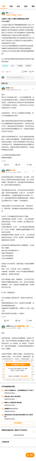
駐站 (18, 6)
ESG (12, 65)
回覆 (30, 164)
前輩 (11, 6)
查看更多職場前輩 (19, 435)
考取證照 (28, 65)
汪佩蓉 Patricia (10, 326)
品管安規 (5, 65)
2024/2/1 (11, 12)
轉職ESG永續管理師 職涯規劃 (13, 402)
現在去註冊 (24, 376)
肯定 (19, 164)
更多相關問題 (18, 423)
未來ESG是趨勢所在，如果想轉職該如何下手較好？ (19, 390)
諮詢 (25, 6)
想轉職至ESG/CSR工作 (11, 408)
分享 (32, 71)
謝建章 (8, 170)
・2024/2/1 (25, 172)
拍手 (8, 164)
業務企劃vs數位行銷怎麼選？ (12, 396)
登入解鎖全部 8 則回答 (18, 364)
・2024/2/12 (26, 89)
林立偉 (8, 88)
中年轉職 (19, 65)
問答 (3, 6)
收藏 (25, 71)
